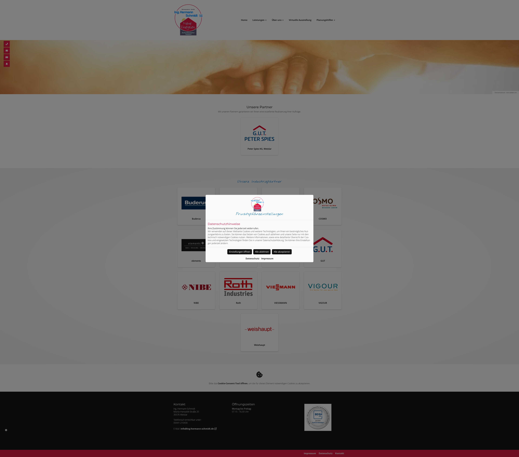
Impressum (267, 258)
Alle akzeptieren (282, 251)
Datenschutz (252, 258)
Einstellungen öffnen (239, 251)
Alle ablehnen (262, 251)
